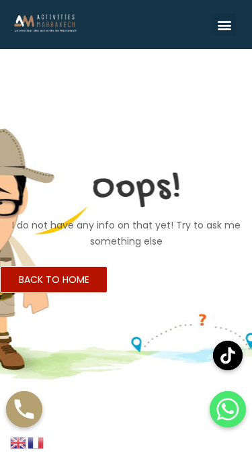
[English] (19, 442)
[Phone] (24, 409)
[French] (36, 442)
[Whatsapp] (228, 409)
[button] (225, 24)
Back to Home (54, 279)
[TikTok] (228, 355)
